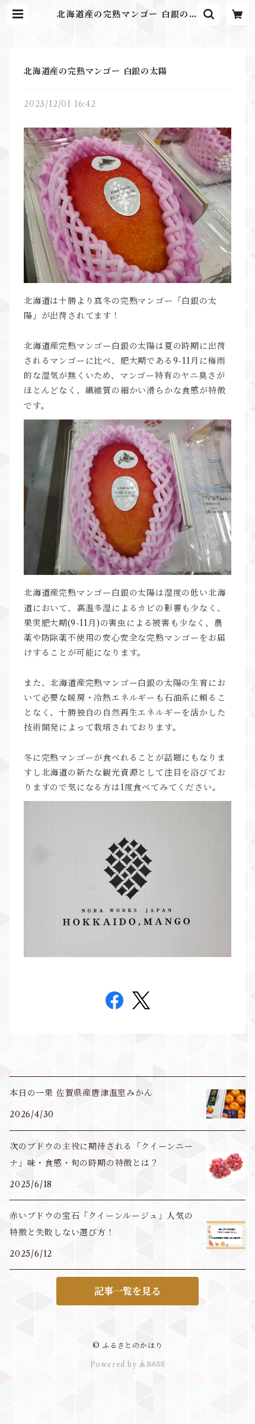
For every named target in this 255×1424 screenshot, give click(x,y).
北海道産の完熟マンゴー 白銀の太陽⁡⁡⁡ (95, 71)
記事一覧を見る (127, 1291)
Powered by (114, 1364)
